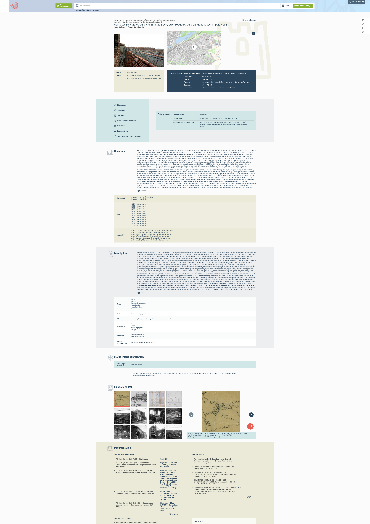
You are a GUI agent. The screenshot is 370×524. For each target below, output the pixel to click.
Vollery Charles (142, 240)
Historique (121, 110)
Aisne (130, 27)
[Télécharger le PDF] (363, 24)
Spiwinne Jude (142, 234)
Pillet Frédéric (157, 20)
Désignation (121, 105)
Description (121, 115)
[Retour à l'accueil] (4, 6)
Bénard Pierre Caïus (144, 230)
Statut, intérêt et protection (126, 120)
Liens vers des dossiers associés (129, 136)
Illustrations (121, 126)
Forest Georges (142, 236)
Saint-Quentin (139, 27)
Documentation (122, 131)
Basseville (140, 232)
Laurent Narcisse (143, 238)
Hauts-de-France (120, 27)
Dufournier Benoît (169, 20)
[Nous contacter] (363, 28)
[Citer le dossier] (363, 32)
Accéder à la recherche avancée (87, 10)
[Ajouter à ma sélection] (363, 20)
